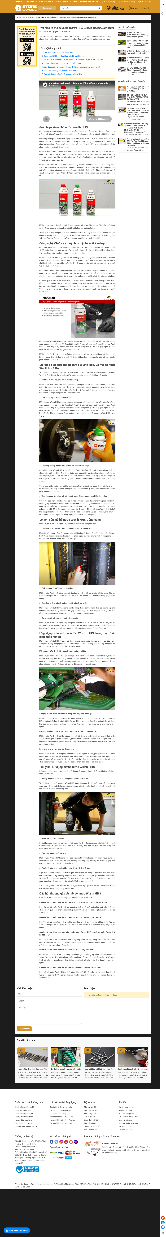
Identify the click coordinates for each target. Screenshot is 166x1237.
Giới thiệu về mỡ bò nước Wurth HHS (58, 52)
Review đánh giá (125, 1110)
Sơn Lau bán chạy (91, 1130)
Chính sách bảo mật (23, 1110)
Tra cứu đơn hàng (128, 2)
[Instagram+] (61, 1142)
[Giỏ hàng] (163, 3)
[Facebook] (51, 1142)
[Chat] (163, 1218)
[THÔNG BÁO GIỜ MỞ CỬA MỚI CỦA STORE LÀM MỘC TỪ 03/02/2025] (122, 97)
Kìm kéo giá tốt (90, 1113)
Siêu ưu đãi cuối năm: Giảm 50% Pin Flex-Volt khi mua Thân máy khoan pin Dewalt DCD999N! (138, 142)
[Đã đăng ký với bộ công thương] (27, 1169)
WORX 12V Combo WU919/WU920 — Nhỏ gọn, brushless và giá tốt (137, 35)
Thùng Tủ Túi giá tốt (92, 1126)
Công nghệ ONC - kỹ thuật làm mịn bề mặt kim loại (64, 56)
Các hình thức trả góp (23, 1123)
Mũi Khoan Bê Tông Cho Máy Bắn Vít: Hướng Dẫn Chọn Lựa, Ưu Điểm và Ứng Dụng (133, 1069)
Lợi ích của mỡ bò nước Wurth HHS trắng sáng (62, 63)
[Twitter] (56, 1142)
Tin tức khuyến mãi (126, 1107)
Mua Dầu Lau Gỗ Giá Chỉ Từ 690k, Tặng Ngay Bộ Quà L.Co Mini (138, 89)
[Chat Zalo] (163, 1222)
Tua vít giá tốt (89, 1117)
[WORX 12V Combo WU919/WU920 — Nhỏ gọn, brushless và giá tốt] (122, 34)
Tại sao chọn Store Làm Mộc (61, 1110)
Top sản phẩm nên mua (128, 1123)
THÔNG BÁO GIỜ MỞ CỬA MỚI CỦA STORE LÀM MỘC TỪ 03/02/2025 (137, 97)
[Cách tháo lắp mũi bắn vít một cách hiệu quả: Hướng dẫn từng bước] (100, 1057)
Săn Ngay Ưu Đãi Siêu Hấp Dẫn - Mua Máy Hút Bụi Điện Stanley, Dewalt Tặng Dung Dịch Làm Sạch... (138, 111)
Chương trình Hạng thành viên (61, 1117)
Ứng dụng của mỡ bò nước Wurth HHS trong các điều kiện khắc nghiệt (72, 67)
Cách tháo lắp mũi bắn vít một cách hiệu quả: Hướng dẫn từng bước (99, 1069)
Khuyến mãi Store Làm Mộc (132, 81)
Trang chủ (21, 17)
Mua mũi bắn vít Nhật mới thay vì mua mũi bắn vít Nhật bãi (65, 1069)
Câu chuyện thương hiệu (128, 1117)
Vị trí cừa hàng (109, 2)
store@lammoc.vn (28, 1147)
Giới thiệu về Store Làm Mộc (61, 1107)
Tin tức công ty (125, 1126)
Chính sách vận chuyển (24, 1113)
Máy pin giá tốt (90, 1107)
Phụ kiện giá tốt (90, 1123)
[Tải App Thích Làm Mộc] (27, 46)
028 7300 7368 (28, 1149)
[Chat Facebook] (163, 1227)
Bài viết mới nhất (126, 27)
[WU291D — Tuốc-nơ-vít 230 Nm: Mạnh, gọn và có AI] (122, 52)
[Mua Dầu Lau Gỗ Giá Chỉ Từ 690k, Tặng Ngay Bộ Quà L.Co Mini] (122, 88)
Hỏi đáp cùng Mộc (126, 1130)
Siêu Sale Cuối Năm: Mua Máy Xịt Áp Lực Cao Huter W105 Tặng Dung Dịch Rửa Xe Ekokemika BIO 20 (136, 127)
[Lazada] (76, 1142)
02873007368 (145, 2)
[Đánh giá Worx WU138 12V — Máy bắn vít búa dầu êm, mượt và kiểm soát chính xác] (122, 42)
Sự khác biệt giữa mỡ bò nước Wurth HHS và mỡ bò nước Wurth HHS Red (73, 60)
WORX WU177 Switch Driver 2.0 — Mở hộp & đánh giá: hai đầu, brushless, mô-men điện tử (138, 61)
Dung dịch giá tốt (91, 1120)
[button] (19, 1063)
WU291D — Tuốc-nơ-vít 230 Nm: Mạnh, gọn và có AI (138, 52)
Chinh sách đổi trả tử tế (24, 1107)
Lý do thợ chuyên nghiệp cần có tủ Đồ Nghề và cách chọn (32, 1069)
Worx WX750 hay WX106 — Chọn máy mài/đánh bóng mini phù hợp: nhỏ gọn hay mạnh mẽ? (137, 71)
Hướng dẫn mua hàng (23, 1120)
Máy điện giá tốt (90, 1110)
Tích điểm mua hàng (58, 1113)
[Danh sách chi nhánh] (163, 1232)
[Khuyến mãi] (163, 13)
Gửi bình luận (24, 1028)
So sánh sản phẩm (126, 1113)
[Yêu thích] (163, 8)
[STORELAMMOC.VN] (26, 8)
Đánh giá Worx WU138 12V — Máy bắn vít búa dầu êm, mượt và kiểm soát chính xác (137, 44)
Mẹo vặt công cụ (125, 1120)
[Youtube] (66, 1142)
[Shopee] (71, 1142)
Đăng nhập (134, 8)
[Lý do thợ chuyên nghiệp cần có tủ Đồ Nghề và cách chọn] (33, 1057)
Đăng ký (145, 8)
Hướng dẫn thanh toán (24, 1117)
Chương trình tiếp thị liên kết (26, 1126)
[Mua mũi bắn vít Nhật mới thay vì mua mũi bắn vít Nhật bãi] (66, 1057)
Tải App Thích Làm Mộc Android (62, 1120)
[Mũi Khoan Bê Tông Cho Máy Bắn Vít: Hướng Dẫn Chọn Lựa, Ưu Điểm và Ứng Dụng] (133, 1057)
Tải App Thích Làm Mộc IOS (61, 1123)
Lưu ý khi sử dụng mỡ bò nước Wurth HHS (61, 70)
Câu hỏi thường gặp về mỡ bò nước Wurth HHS (63, 74)
